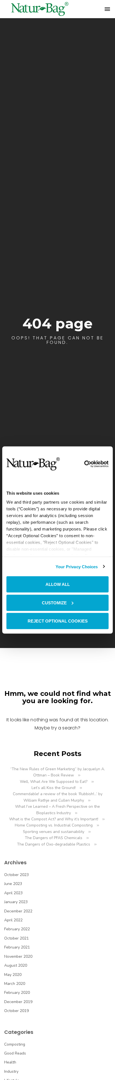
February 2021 (17, 947)
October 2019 (16, 1010)
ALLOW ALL (57, 584)
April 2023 (13, 893)
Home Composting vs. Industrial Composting (54, 825)
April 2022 (13, 920)
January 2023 (16, 902)
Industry (11, 1071)
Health (10, 1062)
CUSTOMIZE (54, 602)
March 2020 (14, 983)
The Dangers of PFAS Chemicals (53, 837)
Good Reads (15, 1053)
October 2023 (16, 874)
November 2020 (18, 956)
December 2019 (18, 1001)
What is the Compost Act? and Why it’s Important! (53, 819)
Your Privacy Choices (77, 566)
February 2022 (17, 929)
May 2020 (12, 974)
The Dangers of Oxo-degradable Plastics (53, 844)
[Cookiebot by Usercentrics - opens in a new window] (84, 464)
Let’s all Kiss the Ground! (54, 787)
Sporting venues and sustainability (53, 831)
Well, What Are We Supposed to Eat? (53, 781)
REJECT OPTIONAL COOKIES (58, 621)
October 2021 (16, 938)
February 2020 (17, 992)
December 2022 (18, 911)
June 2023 (13, 883)
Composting (14, 1044)
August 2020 (15, 965)
